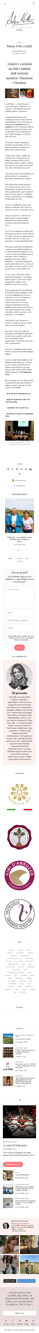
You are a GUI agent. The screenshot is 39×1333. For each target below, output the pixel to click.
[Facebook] (8, 469)
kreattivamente (30, 1330)
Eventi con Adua (10, 967)
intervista (8, 975)
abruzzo (11, 950)
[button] (12, 550)
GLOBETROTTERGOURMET (16, 972)
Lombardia (24, 975)
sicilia (30, 981)
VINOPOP (20, 561)
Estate (23, 964)
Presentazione (12, 981)
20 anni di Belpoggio (15, 1145)
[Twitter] (12, 469)
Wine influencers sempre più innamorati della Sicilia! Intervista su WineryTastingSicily (25, 1080)
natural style (19, 978)
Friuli (25, 969)
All (19, 1100)
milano (32, 975)
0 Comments (20, 486)
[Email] (21, 469)
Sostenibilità (12, 983)
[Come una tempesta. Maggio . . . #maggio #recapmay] (9, 1264)
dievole (9, 961)
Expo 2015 (21, 967)
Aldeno (29, 950)
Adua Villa (22, 480)
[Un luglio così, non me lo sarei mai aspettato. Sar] (9, 1244)
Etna (30, 964)
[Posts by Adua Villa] (13, 480)
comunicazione (25, 955)
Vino (15, 992)
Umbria (19, 986)
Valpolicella (28, 986)
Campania (30, 953)
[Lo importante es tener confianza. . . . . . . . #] (29, 1244)
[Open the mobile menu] (33, 3)
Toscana (22, 983)
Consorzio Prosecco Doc (14, 958)
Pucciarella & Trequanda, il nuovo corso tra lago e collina (25, 1202)
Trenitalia (11, 986)
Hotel (30, 972)
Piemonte (29, 978)
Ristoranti (23, 981)
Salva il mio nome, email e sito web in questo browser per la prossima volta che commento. (21, 638)
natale (27, 558)
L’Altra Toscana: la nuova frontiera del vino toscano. (25, 1052)
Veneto (16, 989)
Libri (15, 975)
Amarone (9, 953)
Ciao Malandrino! (22, 1175)
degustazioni (29, 958)
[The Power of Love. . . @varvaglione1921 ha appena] (29, 1264)
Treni (29, 983)
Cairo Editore (20, 953)
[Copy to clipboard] (19, 474)
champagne (13, 955)
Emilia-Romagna (13, 964)
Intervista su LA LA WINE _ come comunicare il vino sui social (25, 1066)
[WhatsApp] (26, 469)
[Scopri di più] (19, 676)
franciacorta (16, 969)
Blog (19, 42)
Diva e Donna (19, 961)
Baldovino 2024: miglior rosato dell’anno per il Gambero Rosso (19, 539)
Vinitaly (32, 989)
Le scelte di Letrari (22, 1039)
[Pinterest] (17, 469)
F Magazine (31, 967)
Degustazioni (20, 1035)
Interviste (19, 1028)
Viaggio (24, 989)
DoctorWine (29, 961)
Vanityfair (8, 989)
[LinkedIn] (30, 469)
